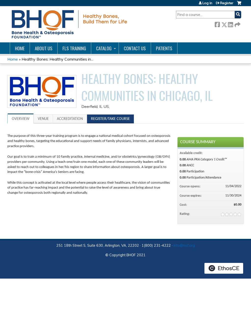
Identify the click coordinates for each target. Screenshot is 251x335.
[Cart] (239, 4)
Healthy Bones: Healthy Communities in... (57, 59)
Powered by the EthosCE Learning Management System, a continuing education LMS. (224, 268)
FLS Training (74, 48)
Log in (207, 3)
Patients (164, 48)
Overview (20, 119)
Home (20, 48)
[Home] (68, 24)
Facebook (217, 23)
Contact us (135, 48)
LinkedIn (230, 23)
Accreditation (70, 119)
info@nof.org (184, 245)
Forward (237, 23)
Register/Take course (110, 119)
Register (226, 3)
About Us (43, 48)
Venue (43, 119)
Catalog (104, 48)
